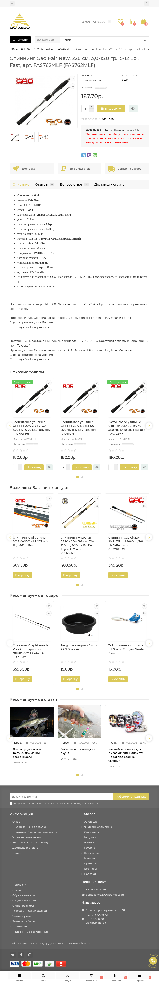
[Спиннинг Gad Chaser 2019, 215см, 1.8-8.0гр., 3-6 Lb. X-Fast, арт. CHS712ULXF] (127, 514)
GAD (125, 79)
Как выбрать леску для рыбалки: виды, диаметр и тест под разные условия (126, 755)
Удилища (90, 821)
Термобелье (20, 926)
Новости (18, 852)
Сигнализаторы (23, 905)
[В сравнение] (72, 86)
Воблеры (90, 868)
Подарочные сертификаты (30, 931)
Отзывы (44, 184)
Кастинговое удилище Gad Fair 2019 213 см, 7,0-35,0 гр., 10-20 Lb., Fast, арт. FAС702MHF (31, 427)
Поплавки (19, 884)
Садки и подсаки (24, 900)
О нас (16, 821)
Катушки (90, 837)
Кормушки (91, 852)
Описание (21, 184)
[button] (78, 477)
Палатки (90, 873)
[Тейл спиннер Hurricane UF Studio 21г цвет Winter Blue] (127, 621)
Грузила (89, 847)
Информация (21, 814)
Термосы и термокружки (29, 910)
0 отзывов (106, 119)
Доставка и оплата (109, 184)
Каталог (88, 814)
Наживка (90, 842)
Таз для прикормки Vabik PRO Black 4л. (79, 647)
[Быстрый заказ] (133, 108)
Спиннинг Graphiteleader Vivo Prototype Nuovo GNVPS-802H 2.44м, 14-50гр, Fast (31, 651)
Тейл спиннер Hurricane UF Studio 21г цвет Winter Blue (126, 649)
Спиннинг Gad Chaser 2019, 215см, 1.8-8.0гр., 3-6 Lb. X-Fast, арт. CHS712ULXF (125, 543)
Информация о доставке (29, 826)
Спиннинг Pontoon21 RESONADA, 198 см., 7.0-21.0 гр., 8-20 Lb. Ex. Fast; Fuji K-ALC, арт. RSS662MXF (77, 545)
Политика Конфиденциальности (34, 832)
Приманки (91, 863)
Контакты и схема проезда (30, 842)
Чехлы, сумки (21, 916)
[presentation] (10, 425)
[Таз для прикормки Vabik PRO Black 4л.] (80, 621)
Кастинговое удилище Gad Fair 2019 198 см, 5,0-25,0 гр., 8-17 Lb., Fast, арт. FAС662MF (78, 427)
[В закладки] (72, 78)
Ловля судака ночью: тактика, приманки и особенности (28, 753)
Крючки (89, 858)
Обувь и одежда (23, 895)
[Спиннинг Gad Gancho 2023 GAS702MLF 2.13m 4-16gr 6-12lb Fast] (32, 514)
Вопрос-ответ (73, 184)
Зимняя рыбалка (24, 921)
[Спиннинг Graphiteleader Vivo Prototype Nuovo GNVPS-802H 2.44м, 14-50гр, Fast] (32, 621)
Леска (16, 889)
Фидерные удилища (98, 826)
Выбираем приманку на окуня (78, 751)
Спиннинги (91, 832)
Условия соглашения (26, 837)
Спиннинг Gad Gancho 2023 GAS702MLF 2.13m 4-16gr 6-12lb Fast (30, 541)
